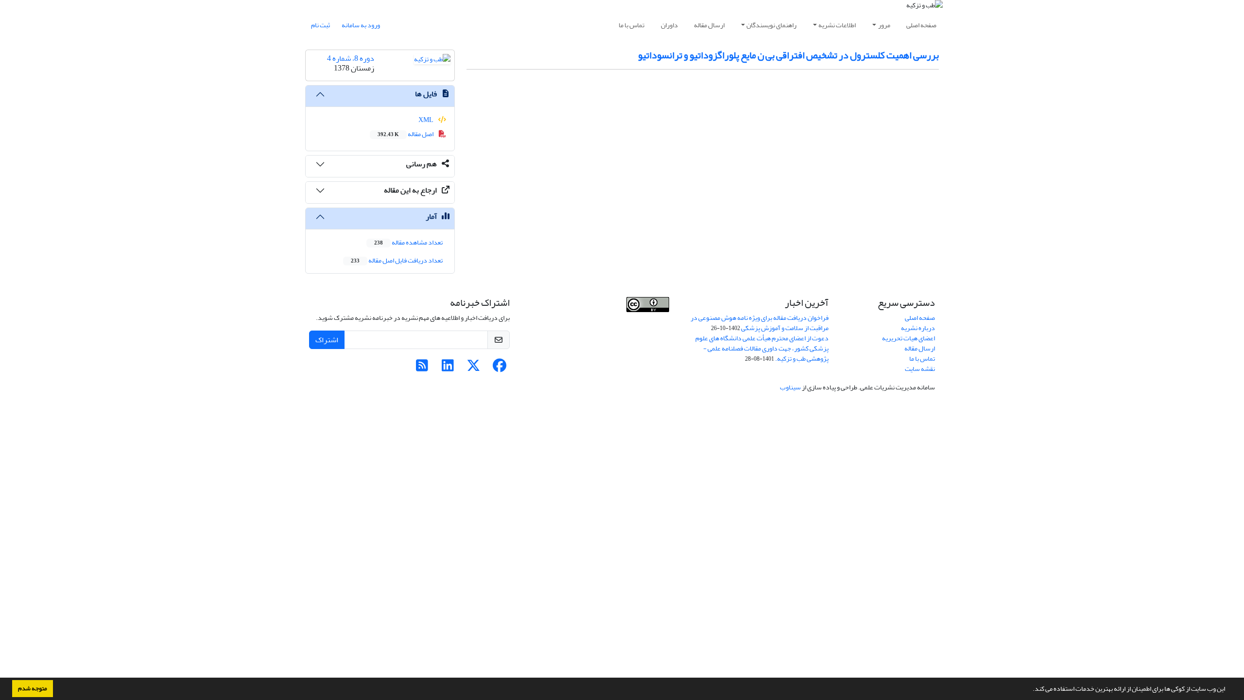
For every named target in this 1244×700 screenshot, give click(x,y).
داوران (669, 25)
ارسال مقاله (709, 25)
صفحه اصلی (921, 25)
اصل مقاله (406, 133)
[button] (1030, 689)
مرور (884, 25)
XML (426, 119)
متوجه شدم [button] (32, 688)
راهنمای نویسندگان (771, 25)
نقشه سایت (920, 368)
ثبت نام (320, 25)
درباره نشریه (918, 327)
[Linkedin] (447, 368)
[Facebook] (499, 368)
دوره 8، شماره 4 (350, 58)
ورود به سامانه (361, 25)
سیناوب (790, 387)
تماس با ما (631, 25)
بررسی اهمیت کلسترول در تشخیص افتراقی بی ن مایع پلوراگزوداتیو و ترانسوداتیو (788, 55)
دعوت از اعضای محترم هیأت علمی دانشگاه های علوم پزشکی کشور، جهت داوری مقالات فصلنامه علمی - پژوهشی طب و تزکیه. (762, 348)
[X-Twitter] (473, 368)
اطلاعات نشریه (837, 25)
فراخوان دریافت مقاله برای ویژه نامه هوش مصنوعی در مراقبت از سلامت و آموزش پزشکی (760, 322)
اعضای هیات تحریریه (908, 338)
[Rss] (422, 368)
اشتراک (326, 339)
